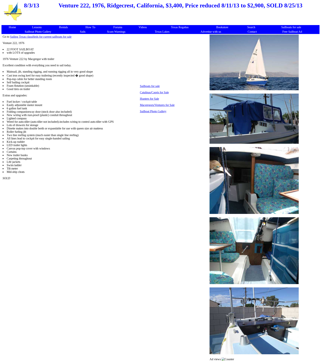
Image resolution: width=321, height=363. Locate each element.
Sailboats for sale (150, 86)
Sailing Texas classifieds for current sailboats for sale (41, 36)
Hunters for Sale (149, 98)
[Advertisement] (161, 23)
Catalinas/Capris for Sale (154, 92)
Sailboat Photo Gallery (153, 111)
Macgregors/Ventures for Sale (157, 105)
